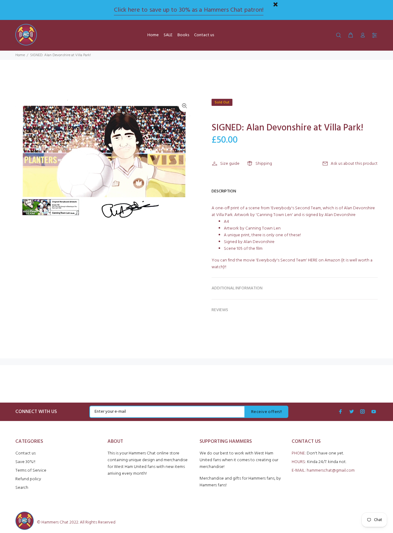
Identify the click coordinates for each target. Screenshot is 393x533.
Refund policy (28, 479)
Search (21, 487)
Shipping (263, 163)
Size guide (229, 163)
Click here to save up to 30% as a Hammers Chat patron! (188, 10)
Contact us (25, 453)
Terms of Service (30, 470)
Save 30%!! (25, 461)
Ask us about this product (354, 163)
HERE (312, 260)
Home (20, 55)
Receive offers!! (266, 411)
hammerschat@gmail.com (331, 470)
